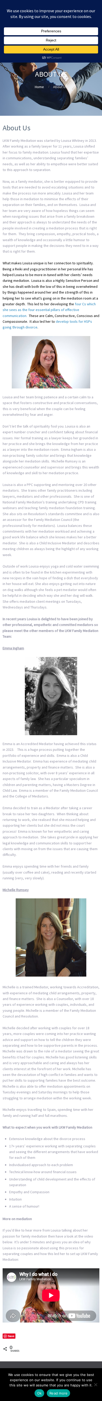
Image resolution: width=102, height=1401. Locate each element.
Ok (39, 1393)
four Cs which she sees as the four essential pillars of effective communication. (49, 310)
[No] (95, 1384)
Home (39, 86)
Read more (58, 1393)
